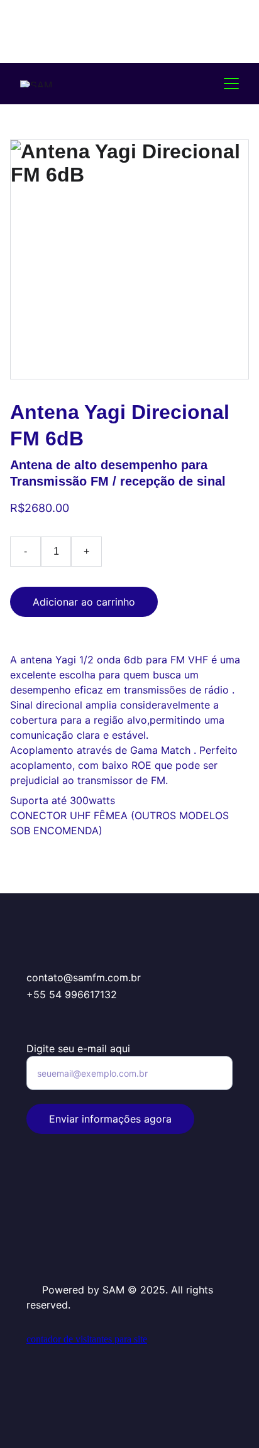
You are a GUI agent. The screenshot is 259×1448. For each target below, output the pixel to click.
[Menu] (231, 83)
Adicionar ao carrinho (84, 602)
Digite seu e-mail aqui (78, 1048)
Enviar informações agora (110, 1119)
